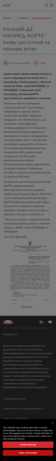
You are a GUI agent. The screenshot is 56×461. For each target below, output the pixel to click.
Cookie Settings (28, 444)
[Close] (52, 423)
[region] (28, 440)
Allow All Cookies (28, 453)
